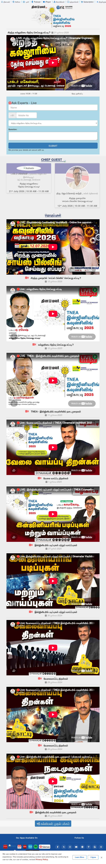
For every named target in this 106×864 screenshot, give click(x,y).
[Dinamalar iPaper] (12, 847)
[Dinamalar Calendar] (19, 847)
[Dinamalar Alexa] (30, 847)
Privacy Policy (42, 859)
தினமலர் (6, 2)
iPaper (48, 2)
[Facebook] (57, 847)
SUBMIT (53, 145)
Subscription (89, 2)
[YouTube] (76, 847)
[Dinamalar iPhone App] (25, 847)
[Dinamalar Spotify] (36, 847)
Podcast (37, 2)
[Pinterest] (88, 847)
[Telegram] (82, 847)
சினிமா (17, 2)
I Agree (93, 857)
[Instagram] (69, 847)
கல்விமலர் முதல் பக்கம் (55, 823)
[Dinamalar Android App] (5, 847)
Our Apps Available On (27, 837)
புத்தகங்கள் (74, 2)
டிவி (27, 2)
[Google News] (94, 847)
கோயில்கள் (60, 2)
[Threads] (101, 847)
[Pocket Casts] (44, 847)
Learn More (79, 857)
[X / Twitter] (63, 847)
